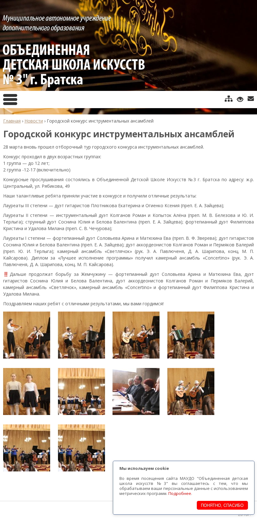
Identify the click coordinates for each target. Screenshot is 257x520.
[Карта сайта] (229, 98)
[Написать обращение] (251, 98)
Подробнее (179, 493)
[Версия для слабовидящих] (240, 99)
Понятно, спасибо (222, 505)
